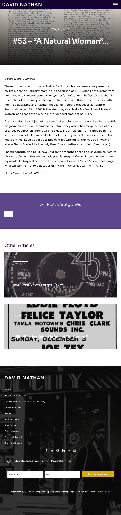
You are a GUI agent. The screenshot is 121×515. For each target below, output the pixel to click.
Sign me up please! (98, 473)
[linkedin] (63, 450)
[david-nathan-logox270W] (22, 4)
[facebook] (46, 450)
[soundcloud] (69, 450)
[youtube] (57, 450)
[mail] (74, 450)
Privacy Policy (103, 492)
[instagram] (52, 450)
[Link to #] (115, 4)
